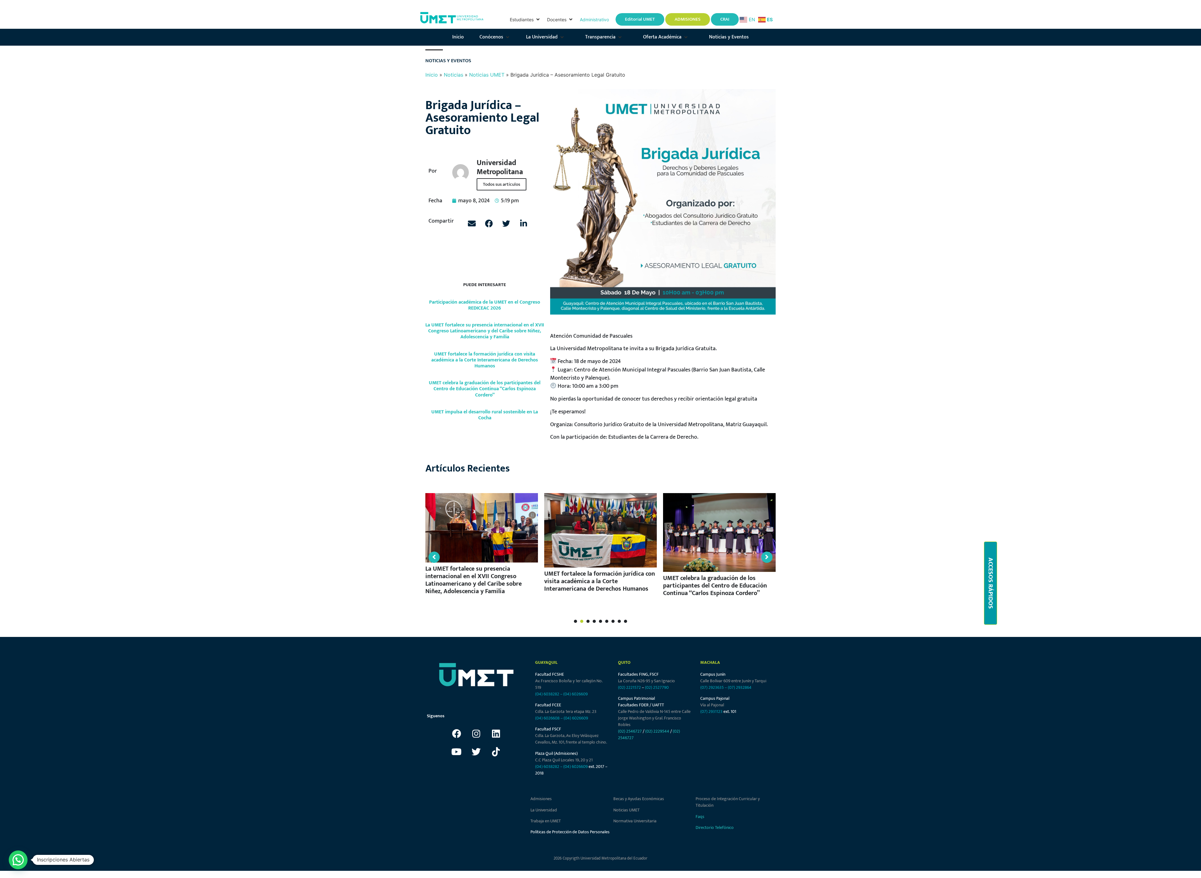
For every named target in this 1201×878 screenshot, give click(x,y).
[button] (525, 19)
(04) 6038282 (547, 694)
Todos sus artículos (501, 184)
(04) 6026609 (575, 694)
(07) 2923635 (712, 687)
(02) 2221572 (629, 687)
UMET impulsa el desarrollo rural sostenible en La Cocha (484, 415)
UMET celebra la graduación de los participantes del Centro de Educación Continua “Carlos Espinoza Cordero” (484, 389)
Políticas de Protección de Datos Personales (570, 831)
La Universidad (543, 810)
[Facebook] (457, 733)
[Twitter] (476, 752)
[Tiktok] (496, 752)
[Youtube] (457, 752)
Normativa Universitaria (634, 821)
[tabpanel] (488, 545)
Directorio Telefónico (715, 827)
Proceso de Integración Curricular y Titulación (728, 802)
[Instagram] (476, 733)
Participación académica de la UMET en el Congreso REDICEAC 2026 (484, 305)
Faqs (700, 816)
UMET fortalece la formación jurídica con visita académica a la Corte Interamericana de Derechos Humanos (484, 360)
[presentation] (575, 621)
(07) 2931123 (711, 711)
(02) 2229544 (657, 731)
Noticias (453, 75)
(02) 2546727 (630, 731)
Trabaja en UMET (545, 821)
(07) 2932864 (740, 687)
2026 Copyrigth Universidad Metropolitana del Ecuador (600, 858)
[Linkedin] (496, 733)
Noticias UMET (486, 75)
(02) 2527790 (657, 687)
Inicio (431, 75)
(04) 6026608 (547, 718)
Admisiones (541, 798)
